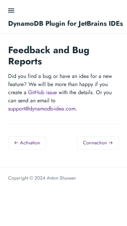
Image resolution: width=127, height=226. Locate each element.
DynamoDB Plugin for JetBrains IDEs (65, 23)
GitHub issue (42, 92)
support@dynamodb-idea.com (42, 108)
